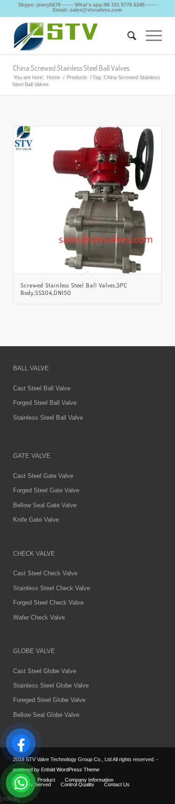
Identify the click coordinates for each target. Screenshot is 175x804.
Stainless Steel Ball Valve (48, 417)
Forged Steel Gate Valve (46, 490)
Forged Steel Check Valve (48, 602)
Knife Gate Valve (36, 519)
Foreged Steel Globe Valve (49, 699)
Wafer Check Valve (39, 617)
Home (53, 77)
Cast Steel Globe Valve (44, 671)
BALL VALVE (31, 368)
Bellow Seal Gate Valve (45, 505)
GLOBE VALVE (34, 650)
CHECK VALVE (34, 553)
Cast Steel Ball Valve (41, 388)
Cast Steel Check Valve (45, 573)
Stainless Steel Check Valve (51, 588)
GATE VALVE (31, 455)
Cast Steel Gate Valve (43, 475)
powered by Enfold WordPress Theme (56, 769)
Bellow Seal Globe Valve (46, 714)
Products (77, 77)
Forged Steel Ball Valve (45, 402)
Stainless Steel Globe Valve (51, 685)
